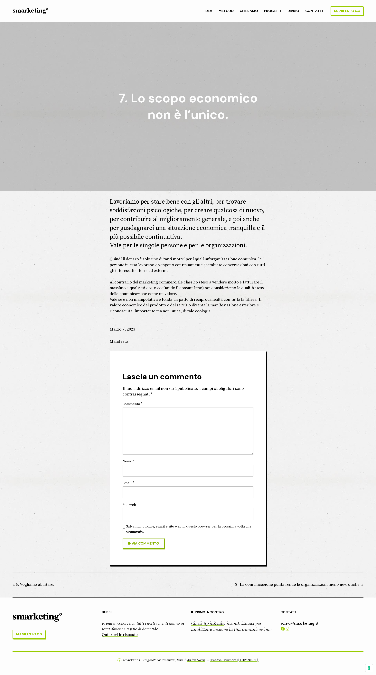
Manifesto (119, 341)
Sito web (129, 505)
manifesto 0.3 (347, 10)
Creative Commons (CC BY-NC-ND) (234, 660)
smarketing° (30, 11)
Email (128, 483)
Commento (132, 404)
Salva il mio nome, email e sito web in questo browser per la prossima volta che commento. (188, 529)
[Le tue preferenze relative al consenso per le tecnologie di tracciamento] (369, 668)
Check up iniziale (207, 624)
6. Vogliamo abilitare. (35, 584)
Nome (129, 461)
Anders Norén (196, 660)
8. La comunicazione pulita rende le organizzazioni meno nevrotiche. (298, 584)
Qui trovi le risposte (120, 634)
